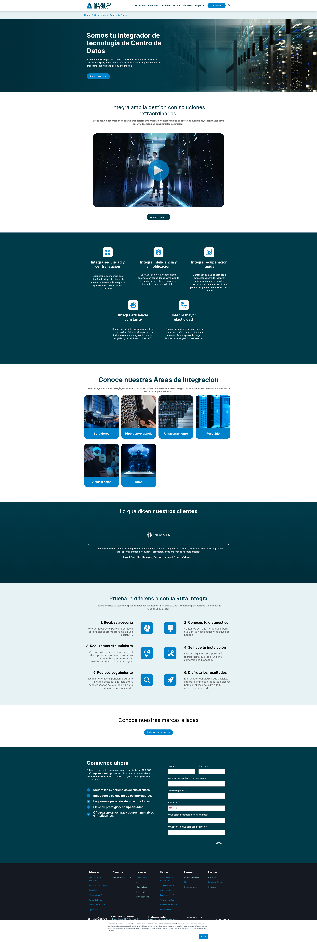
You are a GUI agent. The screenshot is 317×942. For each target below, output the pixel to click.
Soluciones (100, 15)
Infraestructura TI (95, 895)
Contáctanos (217, 5)
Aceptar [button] (203, 936)
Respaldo (213, 433)
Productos (153, 5)
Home (87, 15)
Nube (139, 481)
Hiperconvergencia (138, 433)
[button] (228, 543)
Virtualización (102, 481)
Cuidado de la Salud (97, 905)
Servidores (101, 433)
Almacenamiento (176, 433)
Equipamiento (94, 910)
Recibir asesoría (98, 76)
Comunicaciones (95, 890)
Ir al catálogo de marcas (158, 732)
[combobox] (196, 832)
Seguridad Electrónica (98, 885)
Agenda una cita (158, 217)
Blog (186, 882)
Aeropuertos (141, 877)
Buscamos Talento (215, 882)
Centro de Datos (118, 15)
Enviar (219, 843)
